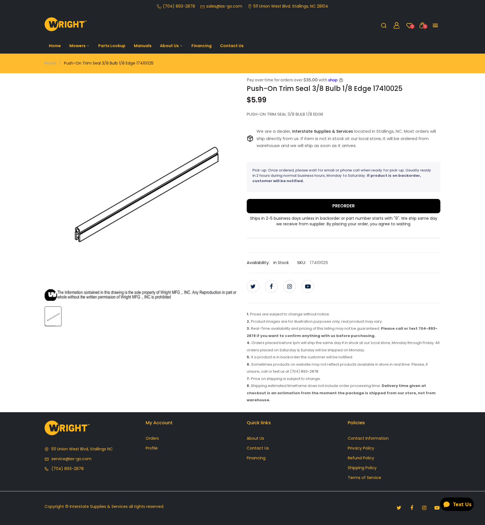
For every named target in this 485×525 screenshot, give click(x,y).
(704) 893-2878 (67, 468)
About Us (170, 46)
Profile (152, 448)
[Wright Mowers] (66, 25)
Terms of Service (364, 477)
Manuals (143, 46)
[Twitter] (253, 286)
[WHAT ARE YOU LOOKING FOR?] (384, 25)
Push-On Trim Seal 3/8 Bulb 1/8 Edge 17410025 (324, 88)
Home (55, 46)
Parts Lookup (111, 46)
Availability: (258, 262)
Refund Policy (361, 458)
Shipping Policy (362, 468)
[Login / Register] (397, 25)
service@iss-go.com (71, 459)
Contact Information (368, 438)
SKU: (301, 262)
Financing (201, 46)
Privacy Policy (361, 448)
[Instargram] (289, 286)
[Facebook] (271, 286)
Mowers (77, 46)
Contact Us (232, 46)
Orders (152, 438)
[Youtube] (307, 286)
